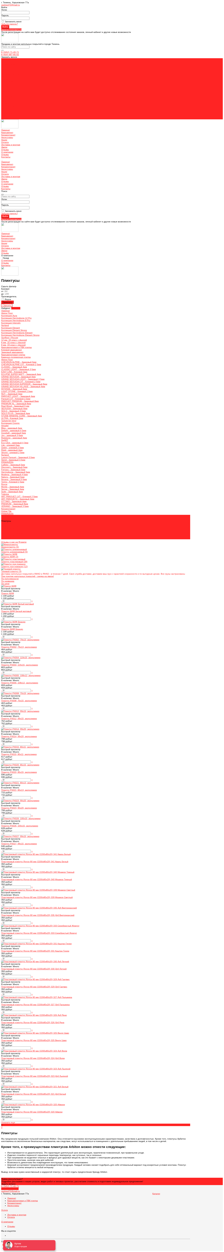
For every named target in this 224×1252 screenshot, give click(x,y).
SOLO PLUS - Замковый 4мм (15, 413)
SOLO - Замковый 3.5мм (13, 411)
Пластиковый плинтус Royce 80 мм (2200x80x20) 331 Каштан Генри (35, 951)
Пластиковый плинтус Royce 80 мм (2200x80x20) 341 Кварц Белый (34, 861)
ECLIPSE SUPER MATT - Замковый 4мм (21, 374)
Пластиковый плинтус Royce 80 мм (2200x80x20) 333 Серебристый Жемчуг (39, 933)
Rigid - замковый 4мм (12, 450)
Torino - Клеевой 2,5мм (12, 482)
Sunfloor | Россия (9, 337)
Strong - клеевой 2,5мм (12, 452)
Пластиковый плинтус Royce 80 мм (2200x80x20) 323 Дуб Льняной (34, 1076)
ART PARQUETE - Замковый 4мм (17, 499)
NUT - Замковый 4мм (11, 394)
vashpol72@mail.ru (10, 5)
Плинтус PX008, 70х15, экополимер (19, 700)
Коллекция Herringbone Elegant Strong (20, 335)
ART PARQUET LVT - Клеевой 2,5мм (19, 496)
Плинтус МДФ (8, 528)
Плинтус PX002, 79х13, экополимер (19, 647)
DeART (4, 440)
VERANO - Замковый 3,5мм (15, 506)
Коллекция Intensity (11, 323)
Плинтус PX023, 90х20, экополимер (19, 808)
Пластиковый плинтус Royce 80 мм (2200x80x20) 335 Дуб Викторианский (37, 915)
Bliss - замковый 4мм (11, 428)
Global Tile (6, 511)
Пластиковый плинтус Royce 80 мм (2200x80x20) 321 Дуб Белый (33, 1094)
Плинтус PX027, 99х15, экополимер (19, 843)
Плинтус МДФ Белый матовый (16, 611)
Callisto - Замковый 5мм (13, 464)
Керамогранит (8, 96)
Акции (4, 101)
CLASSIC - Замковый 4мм (14, 367)
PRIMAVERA (7, 462)
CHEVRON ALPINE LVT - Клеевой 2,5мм (21, 364)
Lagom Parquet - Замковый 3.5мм (18, 457)
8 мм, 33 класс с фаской (13, 345)
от (2, 291)
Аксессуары (7, 98)
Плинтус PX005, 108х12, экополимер (19, 683)
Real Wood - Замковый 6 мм (15, 406)
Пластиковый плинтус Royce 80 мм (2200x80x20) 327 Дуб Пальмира (35, 1004)
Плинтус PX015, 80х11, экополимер (19, 754)
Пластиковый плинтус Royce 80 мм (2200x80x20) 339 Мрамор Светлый (37, 897)
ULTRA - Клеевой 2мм (12, 418)
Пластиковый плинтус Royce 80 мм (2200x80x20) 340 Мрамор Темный (36, 879)
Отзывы (5, 84)
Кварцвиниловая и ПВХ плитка (16, 347)
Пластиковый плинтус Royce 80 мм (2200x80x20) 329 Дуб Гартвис (34, 986)
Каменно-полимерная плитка (16, 357)
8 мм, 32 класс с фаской (13, 342)
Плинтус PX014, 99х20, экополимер (19, 736)
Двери (4, 108)
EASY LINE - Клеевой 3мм (14, 372)
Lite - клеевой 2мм (10, 445)
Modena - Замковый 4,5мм (14, 474)
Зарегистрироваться (11, 29)
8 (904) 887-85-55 (10, 54)
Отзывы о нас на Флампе (14, 542)
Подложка (6, 538)
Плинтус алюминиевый (12, 526)
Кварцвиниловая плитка (13, 354)
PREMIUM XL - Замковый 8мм (16, 403)
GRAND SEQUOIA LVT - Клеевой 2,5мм (20, 381)
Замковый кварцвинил (12, 352)
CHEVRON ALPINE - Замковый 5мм (18, 362)
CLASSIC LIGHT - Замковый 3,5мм (18, 369)
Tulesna (5, 494)
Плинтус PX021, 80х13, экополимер (19, 790)
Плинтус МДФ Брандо (12, 629)
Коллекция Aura (9, 315)
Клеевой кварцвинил (11, 350)
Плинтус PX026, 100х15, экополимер (19, 826)
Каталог (156, 1193)
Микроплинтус (8, 523)
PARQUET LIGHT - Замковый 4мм (18, 396)
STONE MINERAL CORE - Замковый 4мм (21, 416)
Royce (4, 484)
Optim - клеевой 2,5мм (12, 447)
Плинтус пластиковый (12, 530)
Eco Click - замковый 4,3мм (14, 442)
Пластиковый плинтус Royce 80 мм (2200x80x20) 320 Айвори (31, 1112)
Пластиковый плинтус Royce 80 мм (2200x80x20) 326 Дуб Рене (32, 1022)
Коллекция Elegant (10, 328)
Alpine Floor (7, 313)
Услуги (4, 1210)
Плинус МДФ (7, 593)
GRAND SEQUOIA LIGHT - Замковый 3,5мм (22, 379)
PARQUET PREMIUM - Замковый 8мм (20, 401)
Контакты (5, 118)
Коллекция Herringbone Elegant (16, 332)
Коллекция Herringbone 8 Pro (15, 320)
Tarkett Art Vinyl (8, 420)
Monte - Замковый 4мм (12, 486)
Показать (15, 308)
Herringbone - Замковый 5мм (15, 472)
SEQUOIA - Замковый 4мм (14, 408)
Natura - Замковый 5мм (13, 477)
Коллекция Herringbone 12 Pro (16, 318)
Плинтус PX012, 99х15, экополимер (19, 718)
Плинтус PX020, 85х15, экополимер (19, 772)
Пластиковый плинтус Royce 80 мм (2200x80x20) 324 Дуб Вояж (33, 1058)
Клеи (3, 518)
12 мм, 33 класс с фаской (14, 340)
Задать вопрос (8, 1184)
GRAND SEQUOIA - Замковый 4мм (18, 376)
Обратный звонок (10, 1189)
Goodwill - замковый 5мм (13, 433)
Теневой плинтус (9, 535)
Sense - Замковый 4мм (12, 489)
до (2, 294)
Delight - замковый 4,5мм (13, 430)
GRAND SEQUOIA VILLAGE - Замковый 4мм (23, 386)
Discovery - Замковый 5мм (14, 467)
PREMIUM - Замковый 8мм (14, 504)
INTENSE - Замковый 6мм (14, 389)
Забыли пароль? (9, 24)
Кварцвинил (7, 93)
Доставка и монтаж (10, 106)
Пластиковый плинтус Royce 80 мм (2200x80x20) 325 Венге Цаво (34, 1040)
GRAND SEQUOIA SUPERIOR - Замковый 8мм (24, 384)
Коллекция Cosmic (10, 423)
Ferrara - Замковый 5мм (13, 469)
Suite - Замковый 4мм (12, 491)
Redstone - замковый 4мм (14, 438)
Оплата (5, 103)
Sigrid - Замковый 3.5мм (13, 460)
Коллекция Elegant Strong (14, 330)
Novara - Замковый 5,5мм (14, 479)
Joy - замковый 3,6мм (12, 435)
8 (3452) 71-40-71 (10, 52)
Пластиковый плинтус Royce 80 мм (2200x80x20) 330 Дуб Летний (34, 969)
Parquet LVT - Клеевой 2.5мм (15, 398)
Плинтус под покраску (12, 533)
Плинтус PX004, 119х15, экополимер (19, 665)
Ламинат (5, 91)
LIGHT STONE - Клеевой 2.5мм (17, 391)
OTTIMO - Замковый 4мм (14, 501)
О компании (7, 113)
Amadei (5, 425)
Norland (5, 325)
